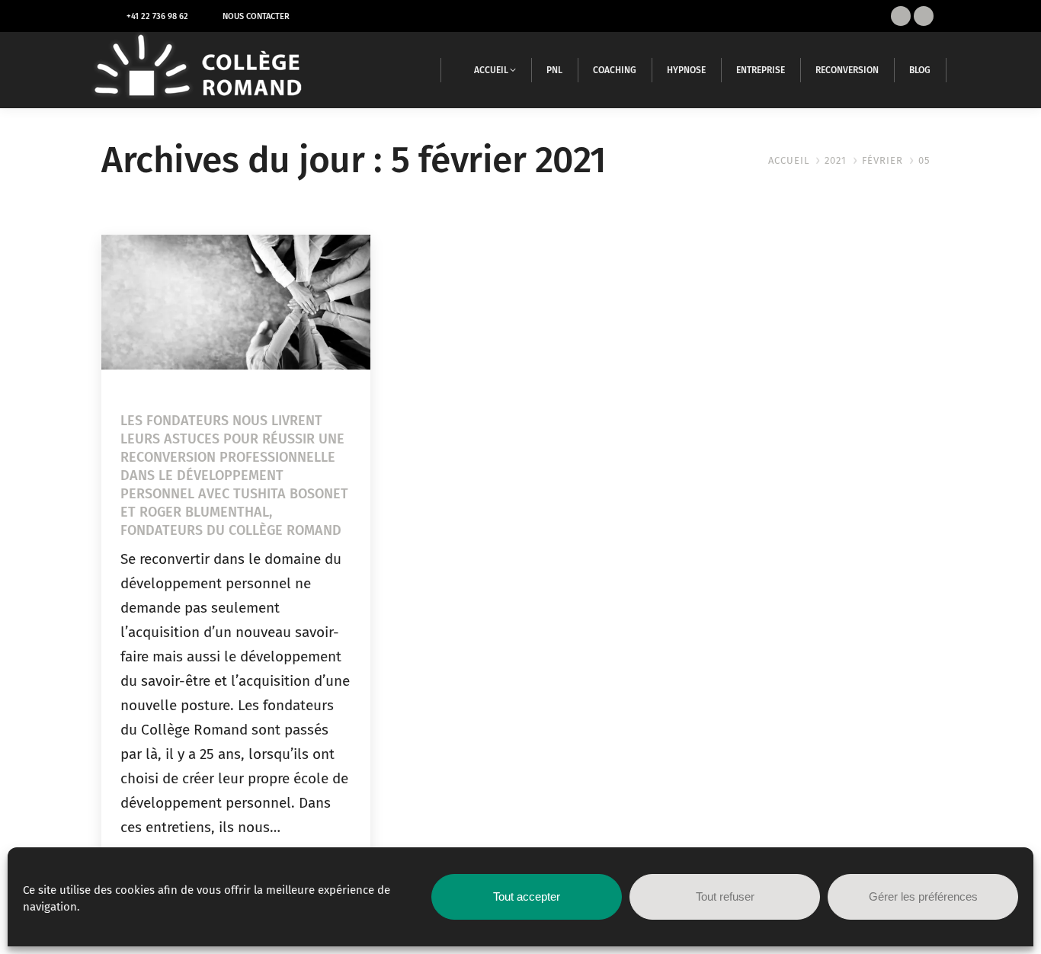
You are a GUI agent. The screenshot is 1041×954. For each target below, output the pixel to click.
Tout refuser (725, 896)
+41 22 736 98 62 (157, 16)
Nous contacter (256, 16)
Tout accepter (526, 896)
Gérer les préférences (923, 896)
